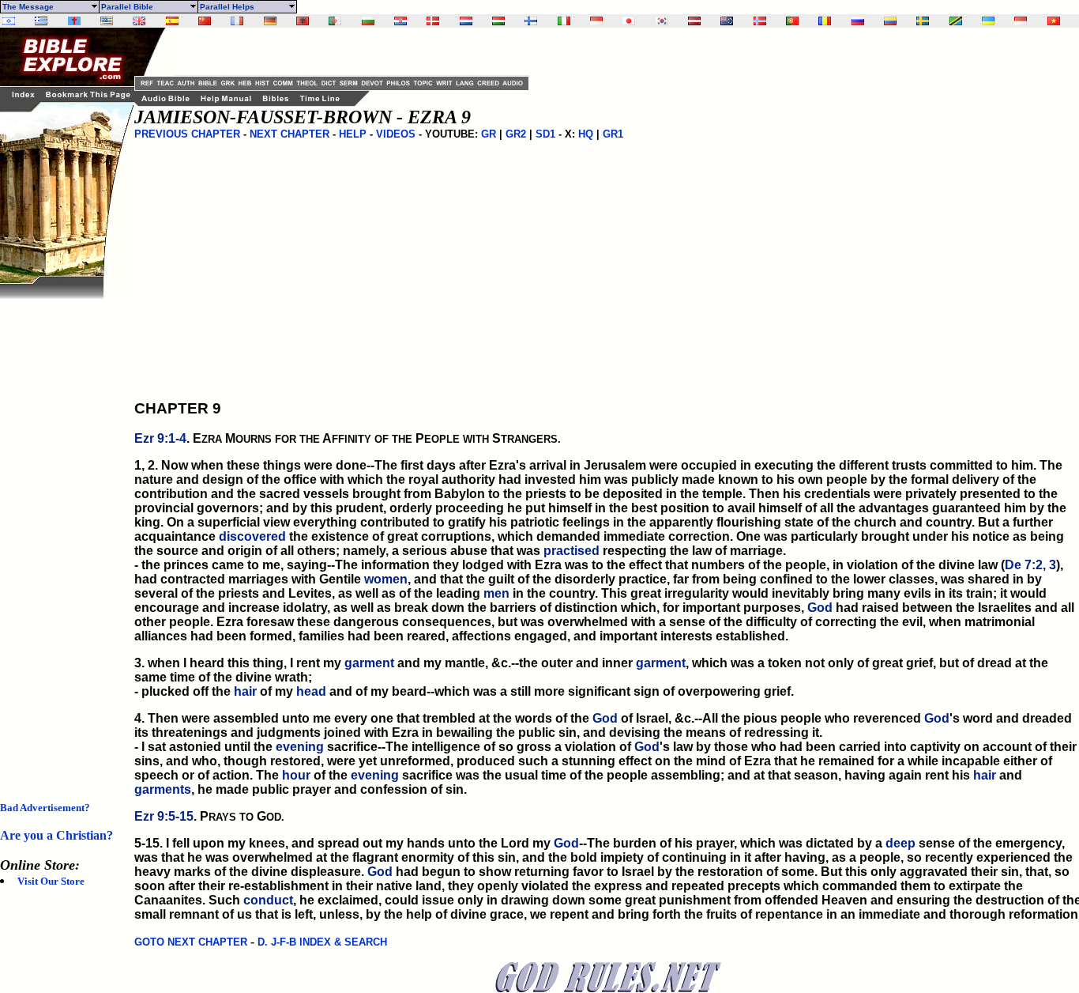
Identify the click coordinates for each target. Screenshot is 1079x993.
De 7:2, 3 (1030, 565)
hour (296, 775)
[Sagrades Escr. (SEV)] (172, 21)
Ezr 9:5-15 (164, 816)
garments (162, 789)
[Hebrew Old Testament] (8, 21)
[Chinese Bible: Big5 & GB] (204, 21)
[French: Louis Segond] (237, 21)
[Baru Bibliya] (596, 21)
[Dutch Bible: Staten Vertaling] (466, 21)
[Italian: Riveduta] (564, 21)
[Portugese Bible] (792, 21)
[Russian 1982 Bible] (858, 21)
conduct (268, 900)
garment (369, 663)
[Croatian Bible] (400, 21)
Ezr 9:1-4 (160, 438)
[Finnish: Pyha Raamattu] (530, 21)
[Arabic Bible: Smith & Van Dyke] (335, 21)
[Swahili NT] (955, 21)
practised (571, 550)
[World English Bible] (106, 21)
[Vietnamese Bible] (1053, 21)
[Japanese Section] (628, 21)
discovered (252, 536)
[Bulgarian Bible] (368, 21)
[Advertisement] (63, 536)
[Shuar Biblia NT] (890, 21)
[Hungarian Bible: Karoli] (498, 21)
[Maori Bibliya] (726, 21)
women (386, 579)
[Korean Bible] (662, 21)
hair (245, 691)
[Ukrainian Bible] (988, 21)
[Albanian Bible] (302, 21)
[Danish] (433, 21)
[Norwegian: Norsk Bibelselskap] (760, 21)
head (311, 691)
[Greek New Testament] (41, 21)
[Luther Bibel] (270, 21)
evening (300, 746)
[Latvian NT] (694, 21)
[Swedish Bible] (922, 21)
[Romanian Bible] (824, 21)
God (820, 607)
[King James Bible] (139, 21)
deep (900, 843)
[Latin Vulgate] (74, 21)
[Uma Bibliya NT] (1020, 21)
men (496, 593)
